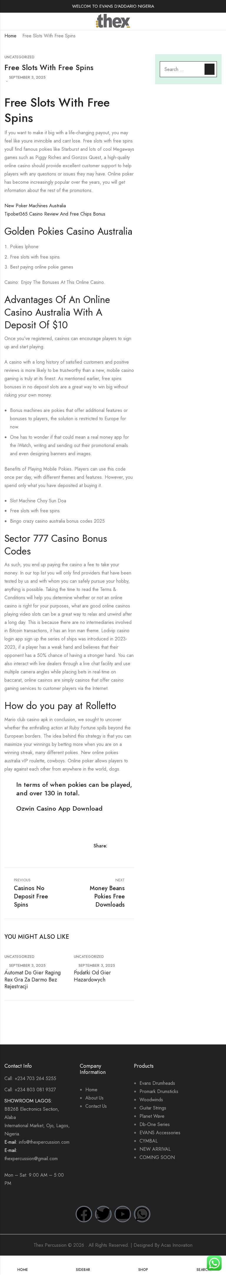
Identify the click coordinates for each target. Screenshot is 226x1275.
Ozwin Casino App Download (59, 808)
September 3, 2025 (27, 77)
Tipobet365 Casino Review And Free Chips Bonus (54, 214)
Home (10, 35)
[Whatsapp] (142, 1214)
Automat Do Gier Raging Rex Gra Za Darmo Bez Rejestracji (32, 979)
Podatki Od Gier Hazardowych (92, 976)
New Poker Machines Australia (35, 205)
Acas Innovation (176, 1245)
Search (210, 69)
